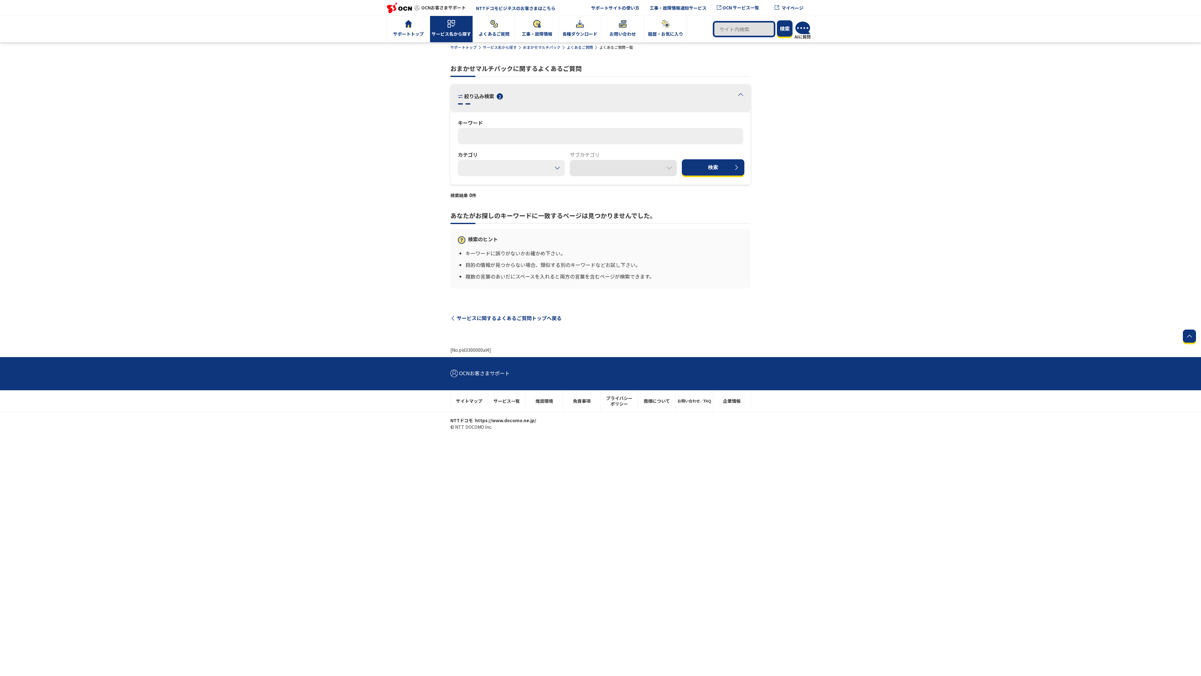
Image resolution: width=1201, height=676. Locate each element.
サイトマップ (469, 401)
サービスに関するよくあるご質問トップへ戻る (509, 318)
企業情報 (732, 401)
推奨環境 (544, 401)
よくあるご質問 (580, 47)
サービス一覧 (507, 401)
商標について (657, 401)
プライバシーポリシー (619, 401)
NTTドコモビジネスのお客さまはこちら (515, 8)
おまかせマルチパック (541, 47)
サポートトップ (463, 47)
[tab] (740, 94)
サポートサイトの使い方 (615, 8)
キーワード (470, 122)
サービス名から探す (500, 47)
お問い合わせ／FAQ (694, 400)
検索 (713, 167)
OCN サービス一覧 (740, 7)
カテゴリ (468, 154)
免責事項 (581, 401)
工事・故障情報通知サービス (678, 8)
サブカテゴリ (585, 154)
